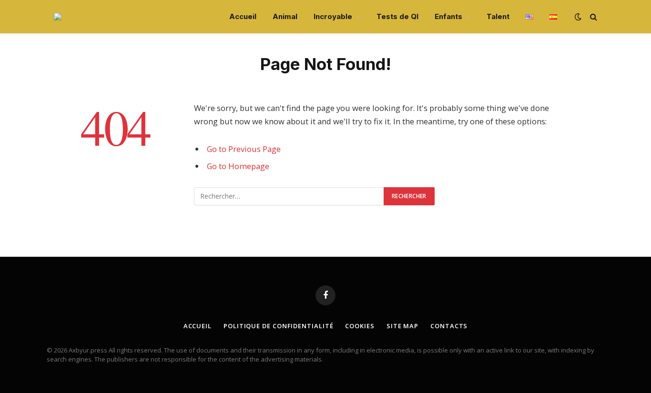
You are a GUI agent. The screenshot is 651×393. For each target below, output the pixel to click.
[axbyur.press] (57, 16)
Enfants (448, 16)
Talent (498, 16)
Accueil (242, 16)
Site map (402, 326)
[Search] (592, 17)
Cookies (359, 326)
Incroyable (333, 16)
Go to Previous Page (244, 148)
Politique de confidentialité (278, 326)
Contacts (449, 326)
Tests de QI (397, 16)
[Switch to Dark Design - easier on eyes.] (578, 16)
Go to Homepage (238, 166)
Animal (285, 16)
